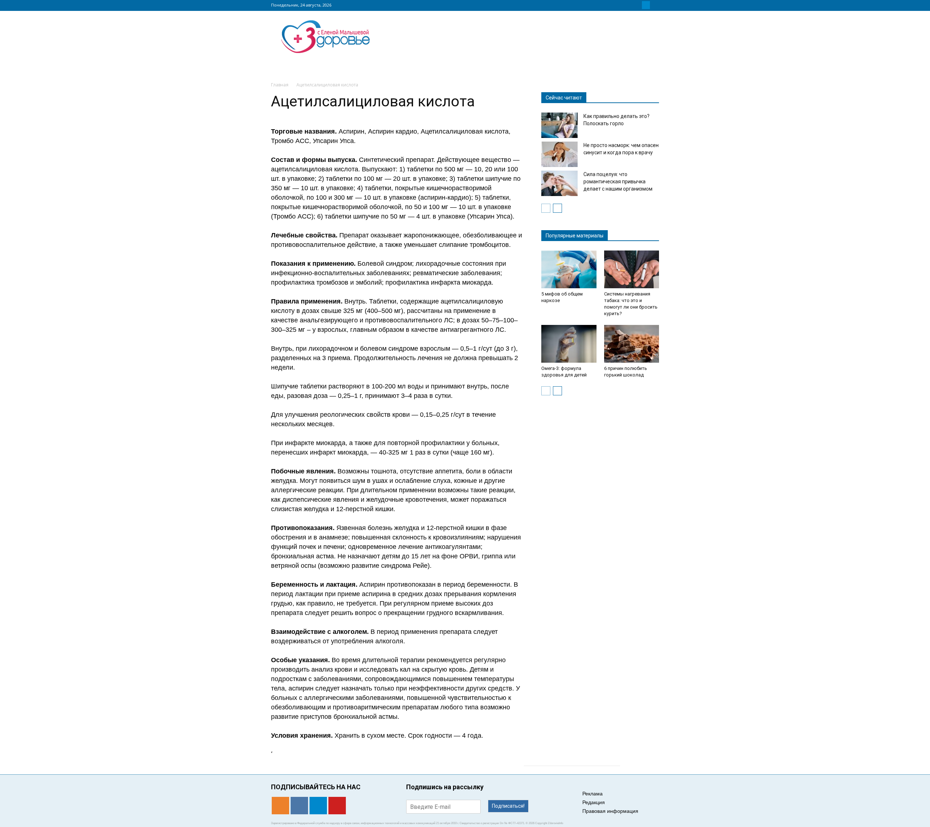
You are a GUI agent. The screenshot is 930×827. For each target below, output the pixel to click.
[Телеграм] (646, 5)
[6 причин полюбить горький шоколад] (631, 344)
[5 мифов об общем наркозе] (569, 269)
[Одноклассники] (628, 5)
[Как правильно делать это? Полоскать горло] (559, 125)
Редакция (593, 802)
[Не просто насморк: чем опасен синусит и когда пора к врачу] (559, 154)
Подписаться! (508, 806)
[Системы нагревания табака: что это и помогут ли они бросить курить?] (631, 269)
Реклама (592, 794)
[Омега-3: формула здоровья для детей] (569, 344)
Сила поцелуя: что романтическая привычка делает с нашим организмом (617, 181)
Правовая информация (610, 811)
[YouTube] (655, 5)
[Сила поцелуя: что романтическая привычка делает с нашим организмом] (559, 183)
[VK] (637, 5)
